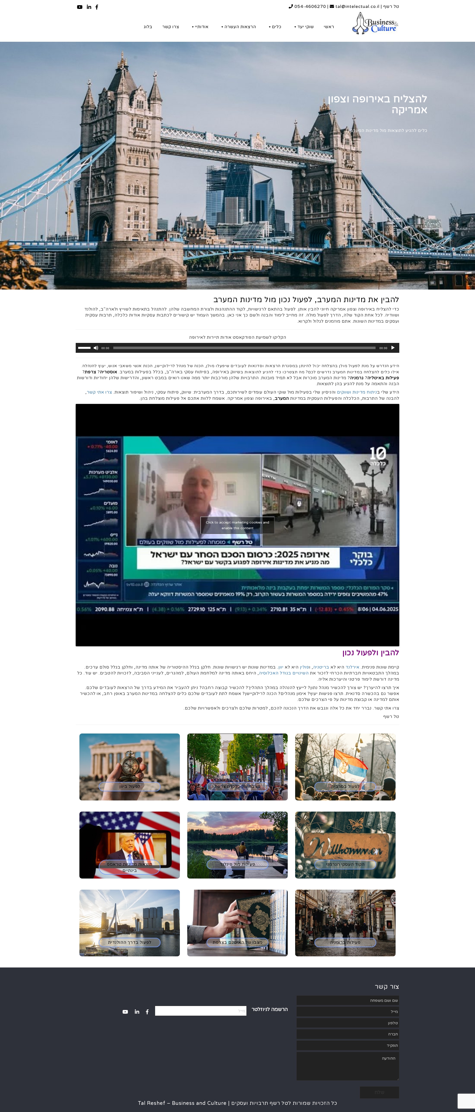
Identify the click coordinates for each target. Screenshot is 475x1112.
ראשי (329, 26)
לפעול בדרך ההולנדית (129, 942)
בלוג (148, 26)
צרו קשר (170, 26)
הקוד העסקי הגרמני (345, 864)
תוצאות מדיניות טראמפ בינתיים (129, 867)
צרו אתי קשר (99, 392)
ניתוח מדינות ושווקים (357, 392)
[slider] (85, 347)
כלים (277, 26)
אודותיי (202, 26)
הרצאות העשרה (240, 26)
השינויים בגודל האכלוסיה (284, 673)
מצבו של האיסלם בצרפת (237, 942)
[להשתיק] (96, 347)
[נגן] (392, 347)
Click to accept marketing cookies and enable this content (237, 525)
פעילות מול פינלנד (237, 864)
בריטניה (321, 667)
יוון (281, 667)
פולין (304, 667)
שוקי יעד (305, 26)
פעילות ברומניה (345, 942)
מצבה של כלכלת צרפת (237, 786)
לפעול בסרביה (345, 786)
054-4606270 (309, 6)
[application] (237, 348)
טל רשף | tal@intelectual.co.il (366, 6)
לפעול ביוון (129, 786)
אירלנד (352, 667)
